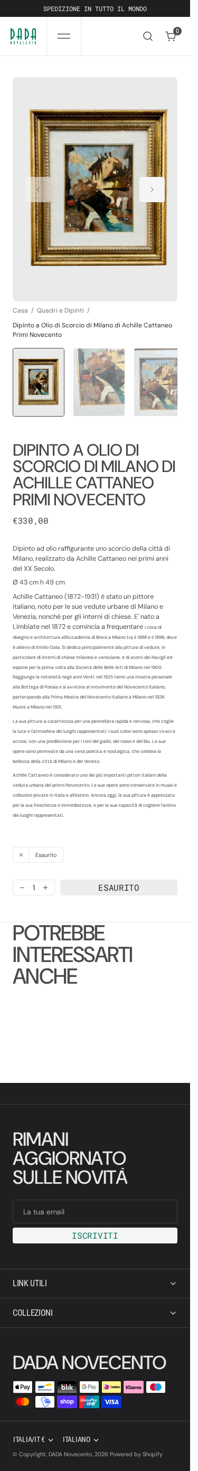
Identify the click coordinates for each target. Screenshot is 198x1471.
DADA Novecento (70, 1454)
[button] (63, 36)
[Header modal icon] (64, 36)
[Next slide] (152, 184)
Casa (20, 300)
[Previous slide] (38, 184)
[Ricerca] (148, 36)
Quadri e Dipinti (60, 300)
